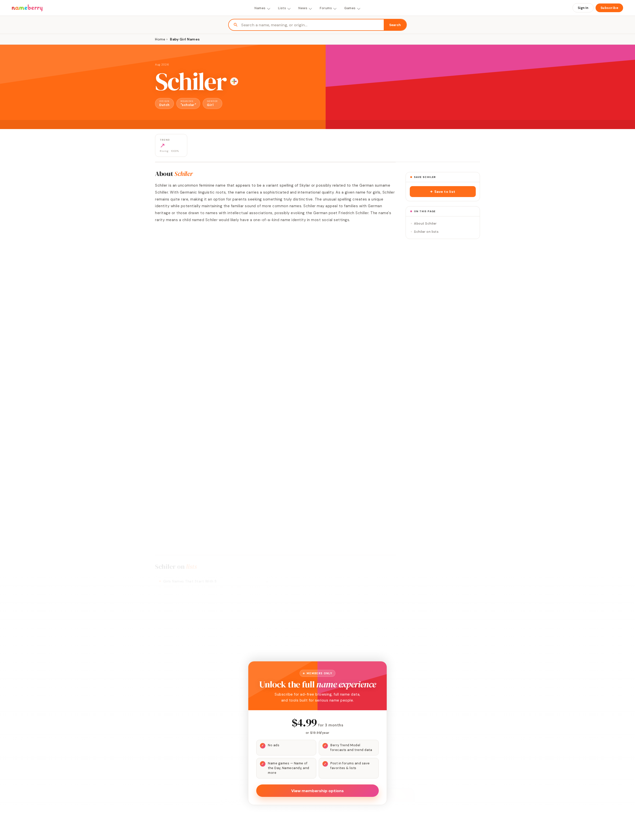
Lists (282, 8)
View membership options (317, 790)
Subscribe (609, 8)
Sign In (583, 8)
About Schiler (425, 223)
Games (350, 8)
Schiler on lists (426, 232)
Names (260, 8)
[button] (443, 191)
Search (395, 25)
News (302, 8)
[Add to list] (234, 81)
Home (160, 39)
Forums (326, 8)
